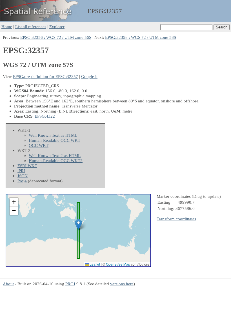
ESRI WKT (27, 165)
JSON (22, 175)
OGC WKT (38, 145)
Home (6, 26)
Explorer (57, 26)
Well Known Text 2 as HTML (55, 155)
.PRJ (21, 170)
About (8, 283)
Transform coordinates (176, 218)
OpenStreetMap (118, 264)
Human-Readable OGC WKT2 (56, 160)
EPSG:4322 (45, 116)
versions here (122, 283)
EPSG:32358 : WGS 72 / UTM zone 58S (140, 37)
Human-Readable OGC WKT (54, 140)
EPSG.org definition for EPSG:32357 (45, 76)
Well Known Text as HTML (53, 135)
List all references (30, 26)
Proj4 (22, 180)
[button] (78, 224)
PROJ (70, 283)
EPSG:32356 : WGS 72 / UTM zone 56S (55, 37)
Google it (89, 76)
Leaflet (94, 264)
